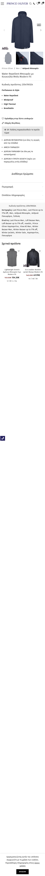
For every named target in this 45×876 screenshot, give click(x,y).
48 (33, 279)
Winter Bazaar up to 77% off (25, 229)
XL (16, 281)
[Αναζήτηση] (31, 3)
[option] (22, 48)
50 (37, 279)
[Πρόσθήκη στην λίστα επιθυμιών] (19, 251)
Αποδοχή (22, 872)
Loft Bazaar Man (32, 220)
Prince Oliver (7, 68)
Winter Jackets (8, 232)
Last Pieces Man (20, 210)
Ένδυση (16, 216)
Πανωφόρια (7, 235)
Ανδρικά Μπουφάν (30, 68)
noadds (28, 223)
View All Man (25, 226)
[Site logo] (17, 3)
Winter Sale (21, 232)
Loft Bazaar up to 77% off (12, 223)
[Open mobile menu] (3, 3)
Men (18, 68)
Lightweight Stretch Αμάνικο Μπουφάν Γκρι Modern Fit (12, 272)
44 (29, 279)
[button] (4, 30)
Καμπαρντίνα (32, 232)
